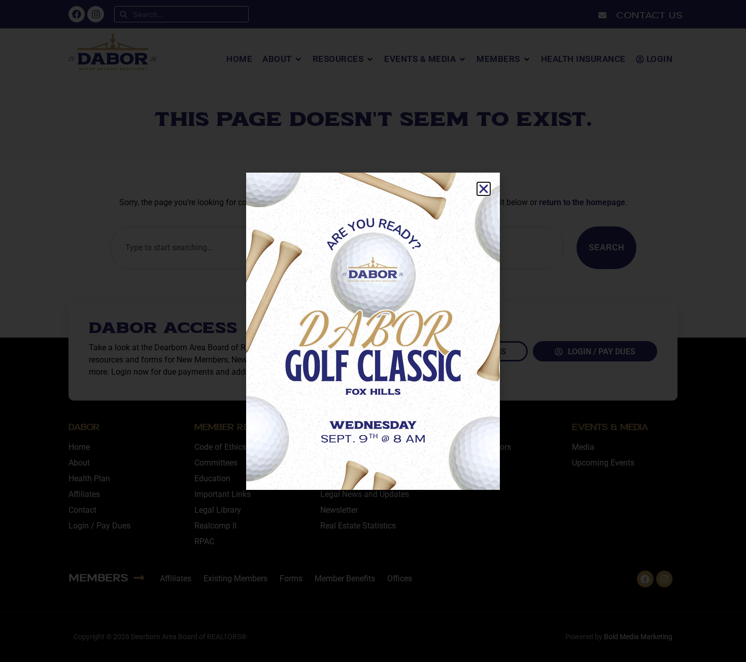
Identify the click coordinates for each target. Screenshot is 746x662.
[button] (484, 189)
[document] (373, 331)
